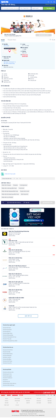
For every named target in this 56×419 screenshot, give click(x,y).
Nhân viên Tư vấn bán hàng (15, 249)
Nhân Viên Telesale (6, 185)
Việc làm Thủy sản (7, 338)
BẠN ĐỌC (49, 400)
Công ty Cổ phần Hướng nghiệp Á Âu (12, 35)
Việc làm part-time (7, 374)
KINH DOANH (17, 398)
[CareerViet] (49, 392)
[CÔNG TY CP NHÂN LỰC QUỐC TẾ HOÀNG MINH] (5, 284)
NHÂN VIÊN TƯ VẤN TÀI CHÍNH (16, 297)
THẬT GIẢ (49, 402)
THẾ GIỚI (6, 402)
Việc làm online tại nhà (8, 372)
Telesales (15, 185)
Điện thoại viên (24, 194)
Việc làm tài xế (6, 381)
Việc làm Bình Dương (7, 353)
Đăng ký (47, 4)
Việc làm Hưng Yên (7, 363)
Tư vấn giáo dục (23, 185)
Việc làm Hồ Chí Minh (8, 349)
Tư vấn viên (21, 188)
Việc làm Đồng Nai (7, 355)
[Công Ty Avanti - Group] (5, 260)
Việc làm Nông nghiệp (8, 335)
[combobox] (10, 8)
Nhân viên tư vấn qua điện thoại (9, 188)
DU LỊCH (17, 405)
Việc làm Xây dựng (7, 329)
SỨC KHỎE (39, 402)
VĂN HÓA (28, 400)
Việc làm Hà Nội (6, 351)
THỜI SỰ (6, 400)
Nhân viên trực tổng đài (7, 197)
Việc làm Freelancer (7, 377)
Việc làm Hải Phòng (7, 361)
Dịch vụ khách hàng (10, 63)
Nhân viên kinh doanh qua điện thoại (10, 194)
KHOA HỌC (39, 400)
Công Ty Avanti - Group (14, 259)
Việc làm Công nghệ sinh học (9, 337)
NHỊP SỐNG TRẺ (28, 398)
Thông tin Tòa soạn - (24, 413)
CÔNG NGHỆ (17, 400)
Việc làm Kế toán (7, 327)
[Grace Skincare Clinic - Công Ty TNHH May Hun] (5, 268)
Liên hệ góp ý (32, 415)
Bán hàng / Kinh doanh (9, 62)
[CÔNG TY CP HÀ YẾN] (5, 292)
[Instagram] (51, 395)
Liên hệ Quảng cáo (15, 415)
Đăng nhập (52, 4)
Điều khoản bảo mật (24, 415)
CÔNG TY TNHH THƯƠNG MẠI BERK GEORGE (18, 275)
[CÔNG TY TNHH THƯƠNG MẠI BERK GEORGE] (5, 276)
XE (17, 402)
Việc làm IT (5, 379)
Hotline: (39, 415)
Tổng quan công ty (12, 39)
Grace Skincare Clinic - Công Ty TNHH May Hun (19, 267)
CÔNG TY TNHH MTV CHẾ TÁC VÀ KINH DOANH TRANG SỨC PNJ (23, 307)
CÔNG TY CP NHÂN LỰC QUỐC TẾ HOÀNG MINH (19, 283)
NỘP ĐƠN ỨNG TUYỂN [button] (43, 35)
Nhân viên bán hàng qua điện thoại (10, 191)
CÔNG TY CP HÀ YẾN (13, 291)
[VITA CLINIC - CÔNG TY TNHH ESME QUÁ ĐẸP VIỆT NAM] (5, 242)
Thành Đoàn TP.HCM (32, 413)
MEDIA (6, 398)
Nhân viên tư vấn (13, 240)
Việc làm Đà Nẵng (7, 359)
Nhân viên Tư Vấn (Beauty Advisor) (17, 265)
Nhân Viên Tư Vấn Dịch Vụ (15, 273)
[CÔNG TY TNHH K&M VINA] (5, 300)
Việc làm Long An (7, 357)
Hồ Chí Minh (6, 45)
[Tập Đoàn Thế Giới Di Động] (5, 234)
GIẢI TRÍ (28, 402)
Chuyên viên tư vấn (24, 191)
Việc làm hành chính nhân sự (9, 383)
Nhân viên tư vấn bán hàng (15, 257)
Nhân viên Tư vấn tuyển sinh (16, 281)
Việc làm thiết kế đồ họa (8, 385)
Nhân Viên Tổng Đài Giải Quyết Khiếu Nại (19, 231)
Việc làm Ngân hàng (7, 333)
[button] (51, 1)
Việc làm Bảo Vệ (6, 331)
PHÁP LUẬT (6, 405)
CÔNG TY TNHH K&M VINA (14, 299)
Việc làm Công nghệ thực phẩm (10, 340)
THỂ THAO (39, 398)
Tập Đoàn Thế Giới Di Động (15, 232)
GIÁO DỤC (49, 398)
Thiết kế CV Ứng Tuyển (10, 173)
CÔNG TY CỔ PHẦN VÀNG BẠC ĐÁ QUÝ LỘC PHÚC (19, 251)
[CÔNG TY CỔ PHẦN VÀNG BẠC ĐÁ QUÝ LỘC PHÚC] (5, 251)
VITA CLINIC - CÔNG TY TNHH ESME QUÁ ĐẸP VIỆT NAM (21, 242)
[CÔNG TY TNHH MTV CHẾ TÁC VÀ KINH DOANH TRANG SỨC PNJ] (5, 308)
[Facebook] (48, 395)
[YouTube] (54, 395)
